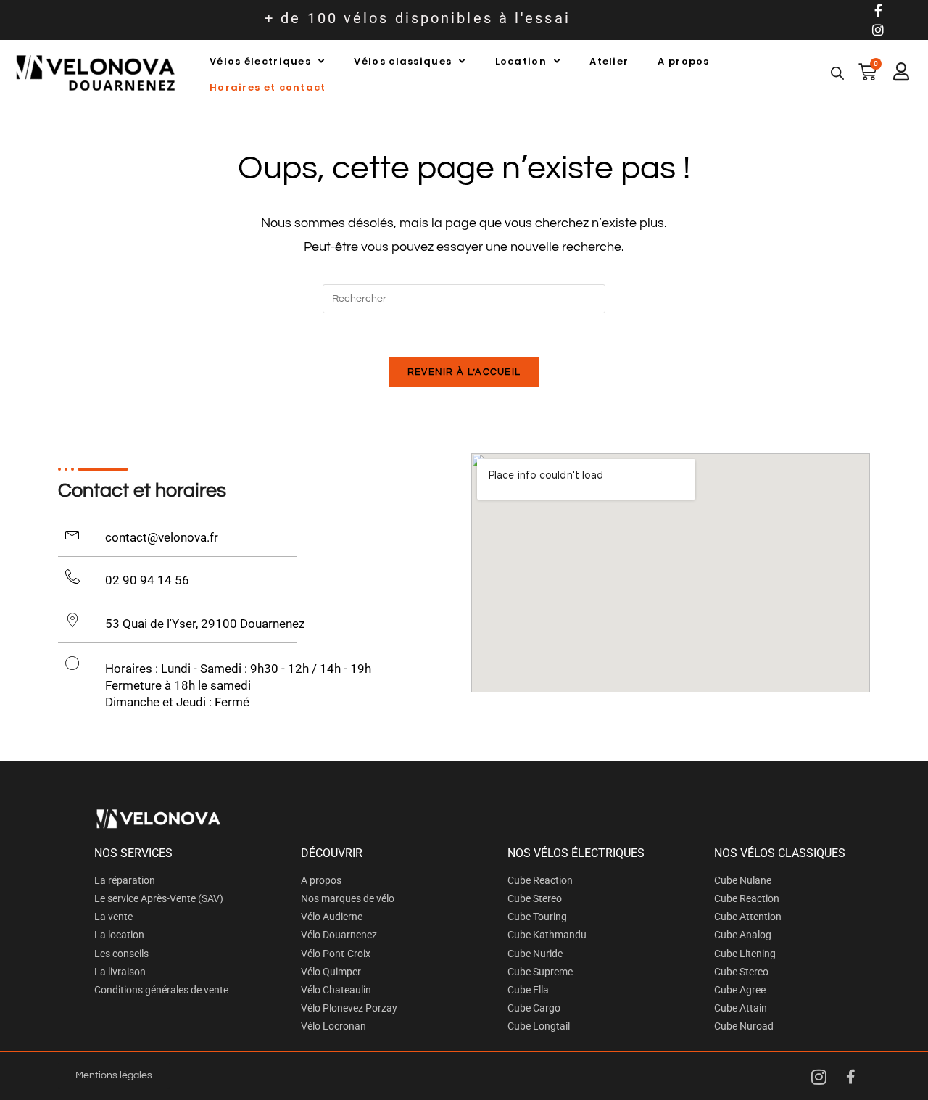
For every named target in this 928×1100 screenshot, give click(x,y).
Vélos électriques (260, 61)
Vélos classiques (403, 61)
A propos (683, 61)
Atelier (609, 61)
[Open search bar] (837, 73)
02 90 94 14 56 (147, 580)
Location (521, 61)
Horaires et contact (268, 87)
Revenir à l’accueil (464, 372)
